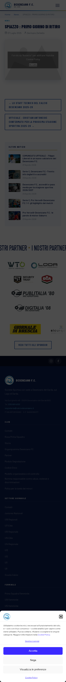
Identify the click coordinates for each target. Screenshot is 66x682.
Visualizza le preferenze (33, 669)
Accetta (33, 650)
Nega (33, 660)
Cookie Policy (44, 634)
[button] (61, 616)
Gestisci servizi (32, 641)
